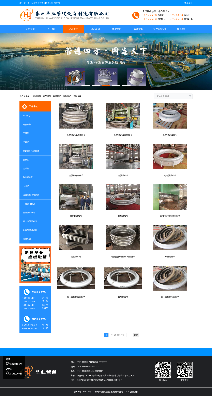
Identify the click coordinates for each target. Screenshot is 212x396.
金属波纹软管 (29, 213)
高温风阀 (37, 96)
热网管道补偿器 (30, 230)
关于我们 (52, 29)
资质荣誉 (138, 29)
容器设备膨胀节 (76, 175)
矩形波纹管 (76, 257)
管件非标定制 (160, 29)
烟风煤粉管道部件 (31, 151)
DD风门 (26, 116)
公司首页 (30, 29)
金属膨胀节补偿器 (31, 195)
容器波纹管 (123, 175)
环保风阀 (27, 124)
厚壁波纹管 (123, 216)
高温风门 (67, 96)
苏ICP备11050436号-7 (83, 392)
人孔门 (26, 186)
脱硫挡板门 (28, 177)
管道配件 (27, 239)
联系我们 (181, 29)
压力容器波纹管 (30, 221)
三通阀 (26, 133)
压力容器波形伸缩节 (76, 135)
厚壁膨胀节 (170, 257)
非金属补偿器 (29, 204)
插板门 (26, 160)
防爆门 (26, 142)
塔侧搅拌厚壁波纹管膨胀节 (123, 257)
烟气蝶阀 (47, 96)
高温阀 (26, 169)
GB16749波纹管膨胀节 (170, 216)
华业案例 (116, 29)
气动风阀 (77, 96)
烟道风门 (57, 96)
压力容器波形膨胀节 (170, 297)
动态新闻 (95, 29)
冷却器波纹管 (170, 175)
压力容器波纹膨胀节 (123, 135)
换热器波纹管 (76, 216)
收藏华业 (188, 3)
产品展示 (73, 29)
